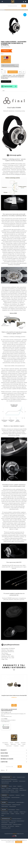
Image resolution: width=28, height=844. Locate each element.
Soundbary (12, 813)
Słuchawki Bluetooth (22, 790)
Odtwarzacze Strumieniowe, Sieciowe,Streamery (9, 779)
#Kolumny (4, 809)
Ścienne (2, 815)
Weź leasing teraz (6, 81)
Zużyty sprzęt (9, 745)
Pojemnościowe (11, 795)
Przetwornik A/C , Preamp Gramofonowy (17, 820)
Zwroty (24, 744)
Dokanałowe (20, 786)
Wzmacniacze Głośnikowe (5, 820)
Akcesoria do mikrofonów (16, 797)
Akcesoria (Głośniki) (12, 806)
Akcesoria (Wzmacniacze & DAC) (6, 824)
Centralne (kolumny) (4, 811)
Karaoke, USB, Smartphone (5, 797)
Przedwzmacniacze (4, 822)
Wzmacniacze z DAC (12, 822)
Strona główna (5, 742)
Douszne (14, 786)
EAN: (2, 46)
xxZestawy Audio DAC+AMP (6, 827)
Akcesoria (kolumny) (11, 809)
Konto (19, 744)
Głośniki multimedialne (20, 802)
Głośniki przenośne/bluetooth (6, 804)
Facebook (6, 770)
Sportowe (21, 788)
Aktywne (17, 809)
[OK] (20, 766)
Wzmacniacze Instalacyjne (17, 824)
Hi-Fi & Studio (8, 788)
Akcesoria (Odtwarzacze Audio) (6, 781)
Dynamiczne (18, 795)
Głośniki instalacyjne (11, 802)
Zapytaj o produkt (8, 86)
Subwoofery (17, 813)
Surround (22, 813)
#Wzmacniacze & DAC (6, 818)
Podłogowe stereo (23, 811)
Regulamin (7, 744)
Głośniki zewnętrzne (4, 806)
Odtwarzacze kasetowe (5, 782)
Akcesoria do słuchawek (14, 791)
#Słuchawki (4, 786)
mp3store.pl (15, 833)
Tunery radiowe (15, 781)
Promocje (17, 742)
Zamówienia (23, 742)
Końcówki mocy (3, 826)
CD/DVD (14, 777)
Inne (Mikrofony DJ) (4, 799)
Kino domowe (16, 811)
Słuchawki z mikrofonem (5, 791)
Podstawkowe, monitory (5, 813)
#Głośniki (4, 802)
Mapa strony (13, 744)
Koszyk (11, 742)
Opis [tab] (3, 90)
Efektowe (10, 811)
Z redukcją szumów (15, 788)
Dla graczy (3, 788)
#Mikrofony (4, 795)
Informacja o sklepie (7, 759)
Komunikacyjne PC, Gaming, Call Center (7, 790)
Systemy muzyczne (22, 781)
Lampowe (22, 795)
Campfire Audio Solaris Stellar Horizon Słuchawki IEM (14, 695)
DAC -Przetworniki (11, 826)
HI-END (17, 790)
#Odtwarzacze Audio (6, 777)
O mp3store (16, 745)
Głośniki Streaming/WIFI (16, 804)
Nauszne (10, 786)
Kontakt (22, 745)
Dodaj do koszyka (12, 71)
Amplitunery (17, 826)
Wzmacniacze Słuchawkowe (16, 818)
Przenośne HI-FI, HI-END (21, 777)
